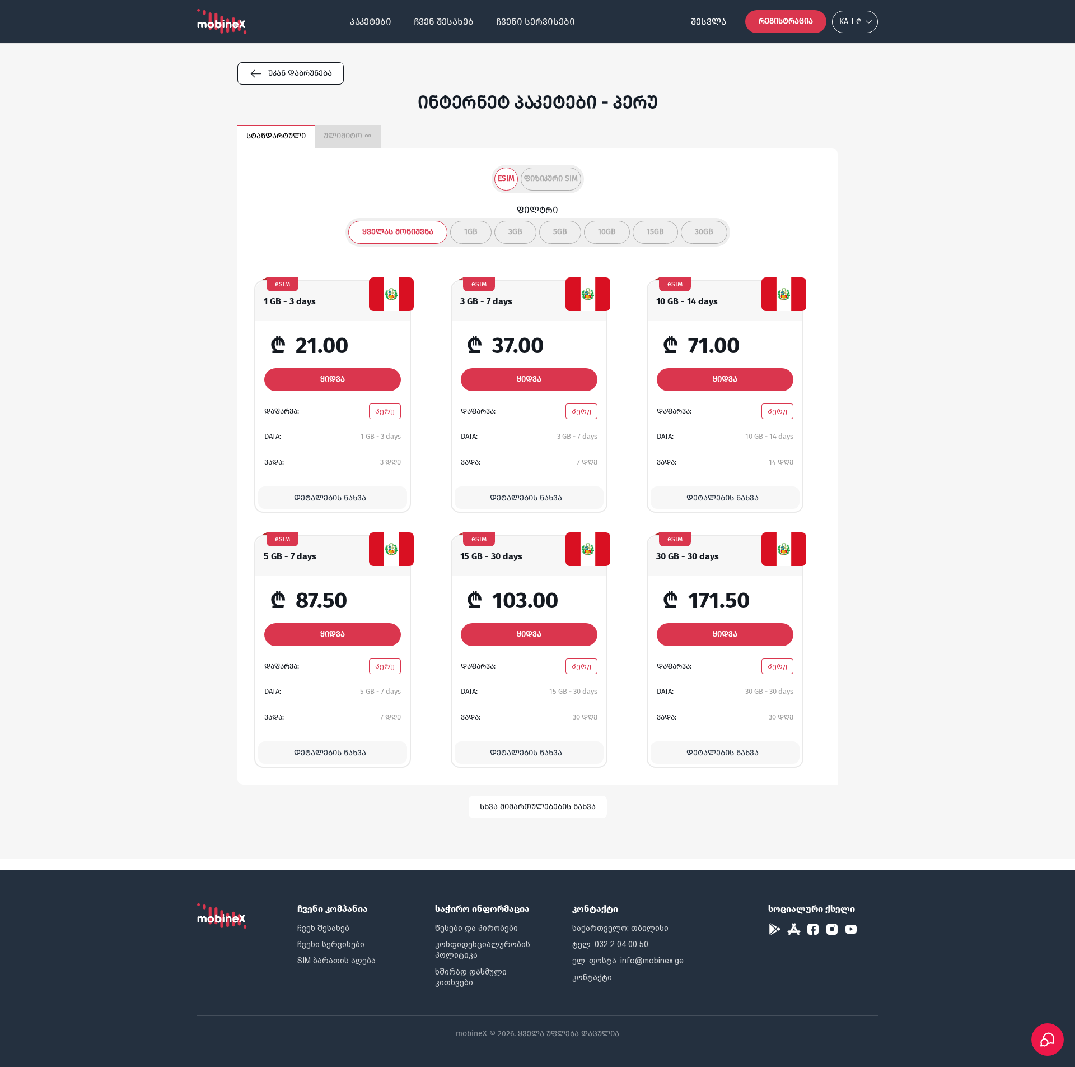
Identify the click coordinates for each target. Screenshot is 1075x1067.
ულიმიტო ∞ (348, 136)
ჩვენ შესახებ (444, 21)
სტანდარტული (276, 136)
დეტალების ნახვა (330, 498)
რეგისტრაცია (786, 21)
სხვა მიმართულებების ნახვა (538, 806)
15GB (655, 231)
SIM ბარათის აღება (336, 960)
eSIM (506, 178)
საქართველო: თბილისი (620, 928)
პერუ (385, 411)
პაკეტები (370, 21)
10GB (607, 231)
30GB (704, 231)
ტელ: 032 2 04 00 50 (610, 944)
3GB (515, 231)
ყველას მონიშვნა (397, 231)
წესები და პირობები (476, 928)
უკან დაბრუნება (300, 73)
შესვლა (708, 21)
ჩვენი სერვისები (535, 21)
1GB (471, 231)
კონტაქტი (592, 977)
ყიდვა (332, 379)
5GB (560, 231)
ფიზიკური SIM (551, 178)
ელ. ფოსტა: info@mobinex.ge (628, 960)
